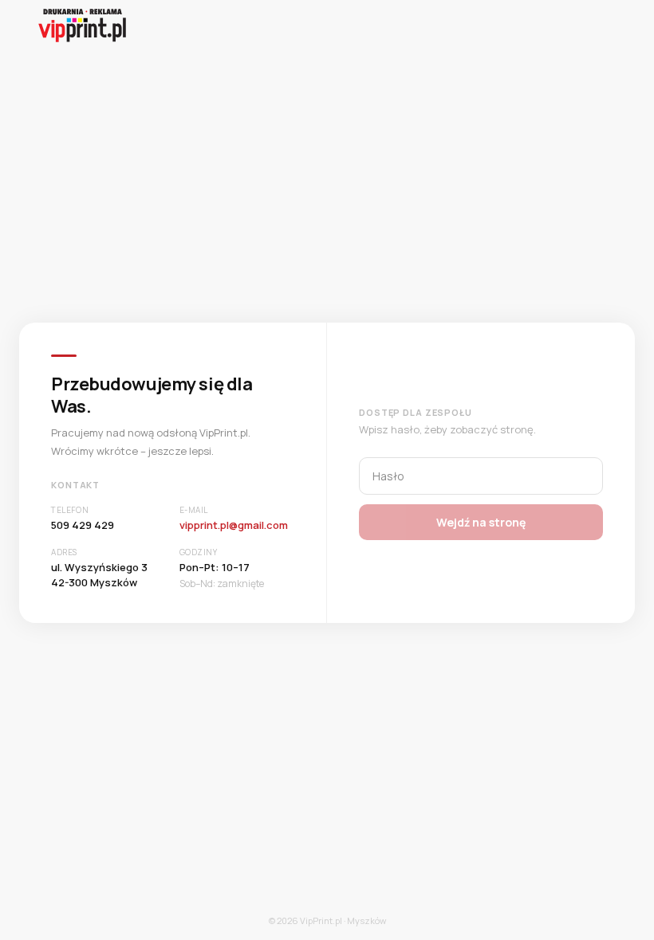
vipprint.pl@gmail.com (233, 525)
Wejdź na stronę (481, 522)
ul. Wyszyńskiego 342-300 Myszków (99, 575)
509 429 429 (82, 525)
